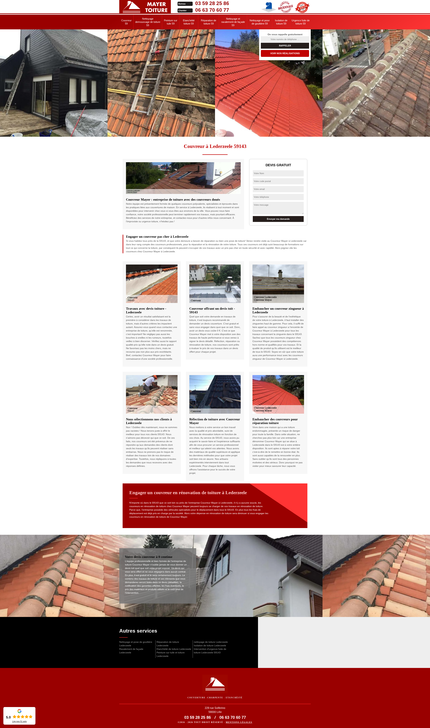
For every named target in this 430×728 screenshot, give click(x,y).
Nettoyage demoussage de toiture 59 (147, 22)
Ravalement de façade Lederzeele (131, 651)
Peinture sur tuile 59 (170, 22)
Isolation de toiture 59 (281, 22)
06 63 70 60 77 (212, 10)
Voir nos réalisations (285, 53)
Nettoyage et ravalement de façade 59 (233, 22)
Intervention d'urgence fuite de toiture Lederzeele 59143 (210, 651)
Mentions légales (239, 722)
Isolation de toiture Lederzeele (210, 645)
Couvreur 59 (126, 22)
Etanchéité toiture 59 (189, 22)
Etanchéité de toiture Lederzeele (174, 649)
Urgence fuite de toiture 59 (301, 22)
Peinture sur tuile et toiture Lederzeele (171, 654)
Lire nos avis (19, 721)
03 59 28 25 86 (212, 3)
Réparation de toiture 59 (208, 22)
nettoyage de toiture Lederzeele (211, 642)
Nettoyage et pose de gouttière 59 (260, 22)
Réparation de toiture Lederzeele (168, 644)
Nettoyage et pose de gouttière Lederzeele (135, 644)
